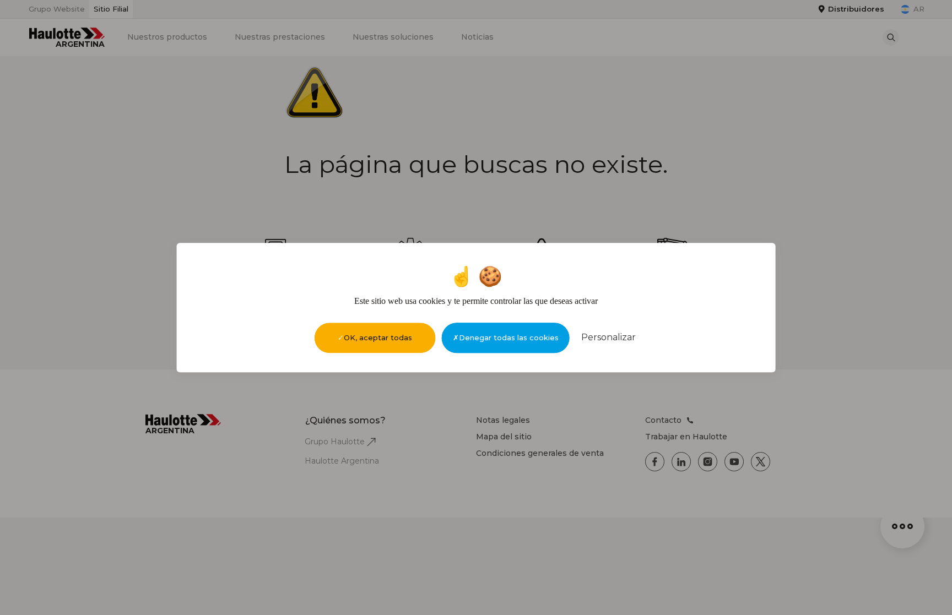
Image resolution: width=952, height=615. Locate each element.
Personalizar (608, 337)
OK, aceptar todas (378, 337)
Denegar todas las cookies (509, 337)
